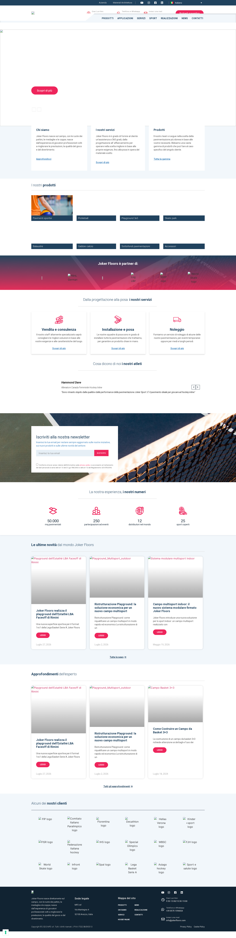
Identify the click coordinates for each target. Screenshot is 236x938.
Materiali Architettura (122, 2)
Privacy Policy (186, 927)
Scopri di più (44, 90)
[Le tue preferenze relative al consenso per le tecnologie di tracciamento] (6, 932)
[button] (213, 69)
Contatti (197, 18)
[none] (186, 3)
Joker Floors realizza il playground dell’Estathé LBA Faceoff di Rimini (55, 614)
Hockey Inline (124, 919)
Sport (153, 18)
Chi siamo (122, 910)
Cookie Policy (199, 927)
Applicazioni (125, 18)
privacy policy (85, 465)
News (185, 18)
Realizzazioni (169, 18)
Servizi (141, 18)
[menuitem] (186, 3)
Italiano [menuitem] (178, 2)
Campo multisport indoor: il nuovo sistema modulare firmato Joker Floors (175, 607)
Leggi (43, 635)
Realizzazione (141, 910)
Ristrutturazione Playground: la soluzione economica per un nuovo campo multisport (115, 607)
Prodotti (108, 18)
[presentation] (34, 110)
